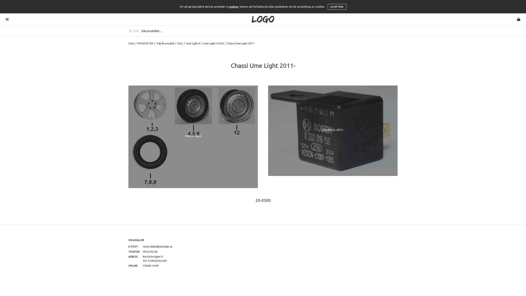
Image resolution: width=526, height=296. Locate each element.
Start (131, 43)
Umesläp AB (136, 239)
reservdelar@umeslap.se (157, 246)
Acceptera (337, 7)
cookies (233, 6)
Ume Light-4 (193, 43)
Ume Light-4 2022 (213, 43)
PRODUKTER (145, 43)
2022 (180, 43)
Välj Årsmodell (165, 43)
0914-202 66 (150, 251)
